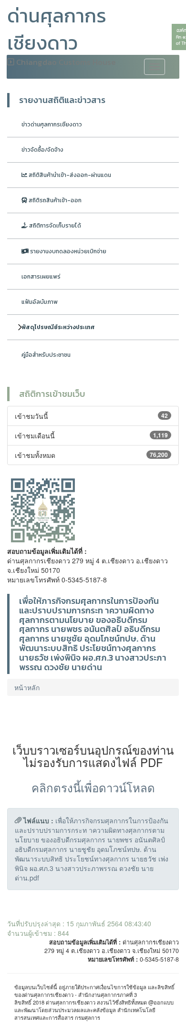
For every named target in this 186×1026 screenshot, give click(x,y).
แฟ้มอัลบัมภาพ (39, 302)
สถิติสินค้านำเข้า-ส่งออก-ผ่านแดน (69, 175)
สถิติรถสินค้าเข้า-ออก (54, 200)
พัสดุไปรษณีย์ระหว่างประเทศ (58, 327)
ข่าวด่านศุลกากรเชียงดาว (51, 124)
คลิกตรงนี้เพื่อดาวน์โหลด (93, 787)
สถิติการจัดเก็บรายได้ (54, 225)
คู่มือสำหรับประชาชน (46, 355)
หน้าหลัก (27, 687)
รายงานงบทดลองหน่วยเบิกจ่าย (67, 251)
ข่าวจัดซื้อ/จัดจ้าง (42, 149)
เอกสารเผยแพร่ (41, 276)
